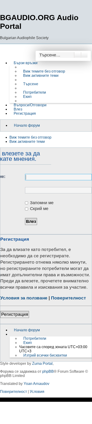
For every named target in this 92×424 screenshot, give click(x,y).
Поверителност (68, 297)
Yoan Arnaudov (36, 384)
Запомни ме (41, 202)
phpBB (48, 371)
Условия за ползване (23, 297)
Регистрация (14, 314)
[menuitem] (42, 71)
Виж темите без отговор (30, 137)
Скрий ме (38, 208)
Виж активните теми (27, 142)
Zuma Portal (42, 363)
